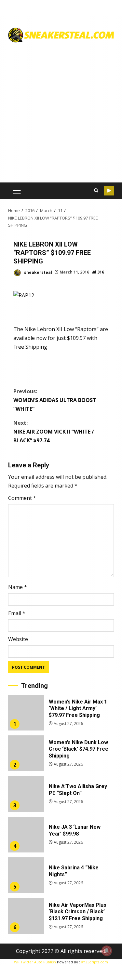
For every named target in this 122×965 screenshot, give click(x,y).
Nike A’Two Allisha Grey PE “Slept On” (26, 794)
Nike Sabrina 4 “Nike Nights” (26, 875)
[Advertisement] (61, 110)
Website (18, 639)
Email (16, 613)
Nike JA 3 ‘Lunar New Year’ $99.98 (26, 834)
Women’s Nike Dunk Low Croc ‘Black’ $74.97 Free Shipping (26, 753)
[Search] (96, 190)
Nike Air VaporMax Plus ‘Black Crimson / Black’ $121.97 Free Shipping (26, 916)
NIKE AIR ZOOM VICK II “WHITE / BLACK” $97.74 (53, 431)
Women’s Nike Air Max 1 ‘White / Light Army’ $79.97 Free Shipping (26, 712)
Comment (22, 498)
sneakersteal (37, 272)
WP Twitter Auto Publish (35, 961)
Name (17, 587)
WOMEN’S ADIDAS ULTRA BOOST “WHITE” (54, 400)
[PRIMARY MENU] (16, 190)
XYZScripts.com (94, 961)
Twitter (109, 190)
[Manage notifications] (107, 950)
